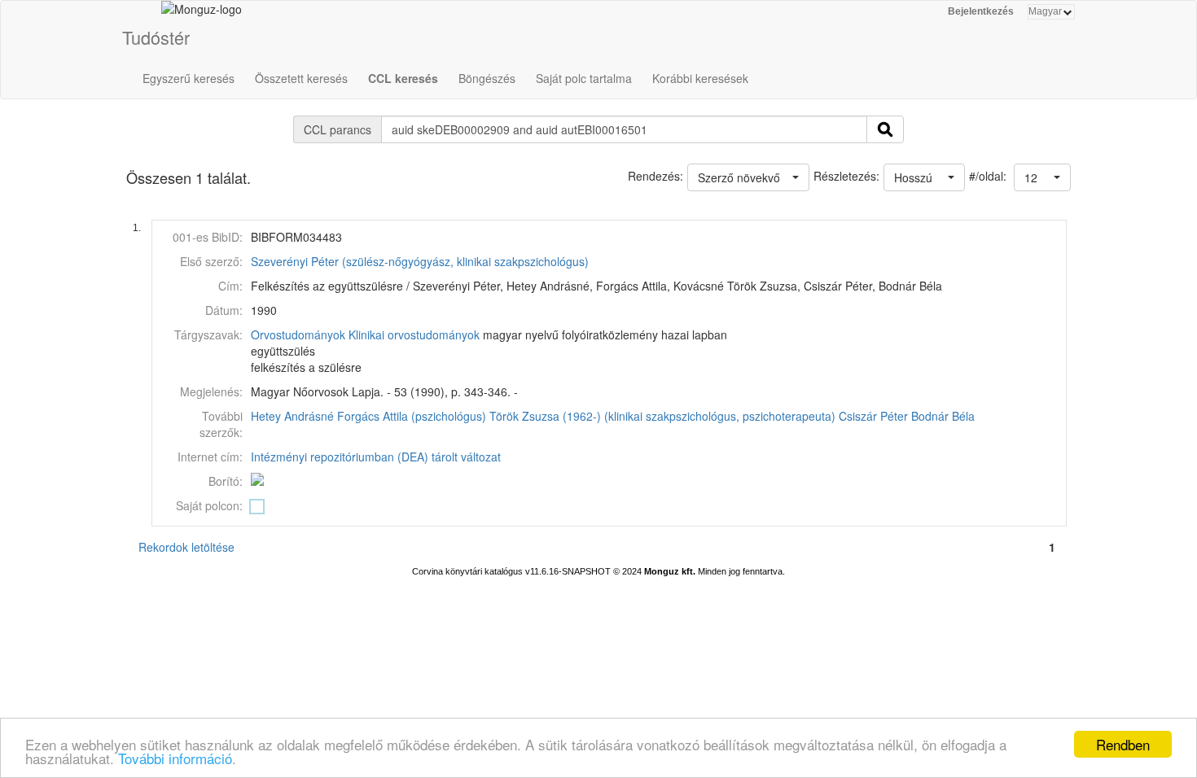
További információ (175, 758)
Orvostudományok (298, 334)
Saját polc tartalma (584, 78)
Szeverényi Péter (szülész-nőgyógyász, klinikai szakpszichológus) (420, 261)
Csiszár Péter (873, 416)
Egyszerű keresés (188, 78)
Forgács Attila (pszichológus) (411, 416)
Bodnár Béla (943, 416)
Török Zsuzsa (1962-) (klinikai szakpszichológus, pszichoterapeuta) (662, 416)
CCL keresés (403, 78)
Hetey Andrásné (292, 416)
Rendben (1123, 744)
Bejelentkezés (981, 11)
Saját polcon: (209, 505)
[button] (1042, 177)
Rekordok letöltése (186, 547)
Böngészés (486, 78)
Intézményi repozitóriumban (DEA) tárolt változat (376, 456)
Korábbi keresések (700, 78)
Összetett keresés (301, 78)
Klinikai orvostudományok (414, 334)
